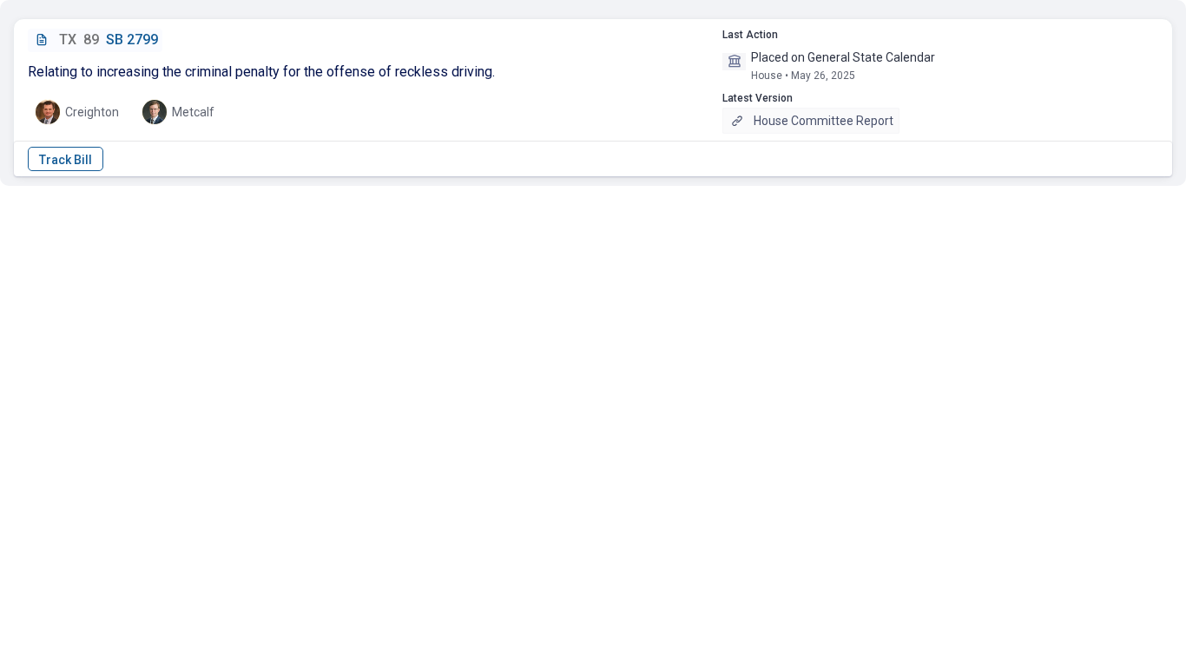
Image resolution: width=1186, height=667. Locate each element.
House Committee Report (823, 121)
